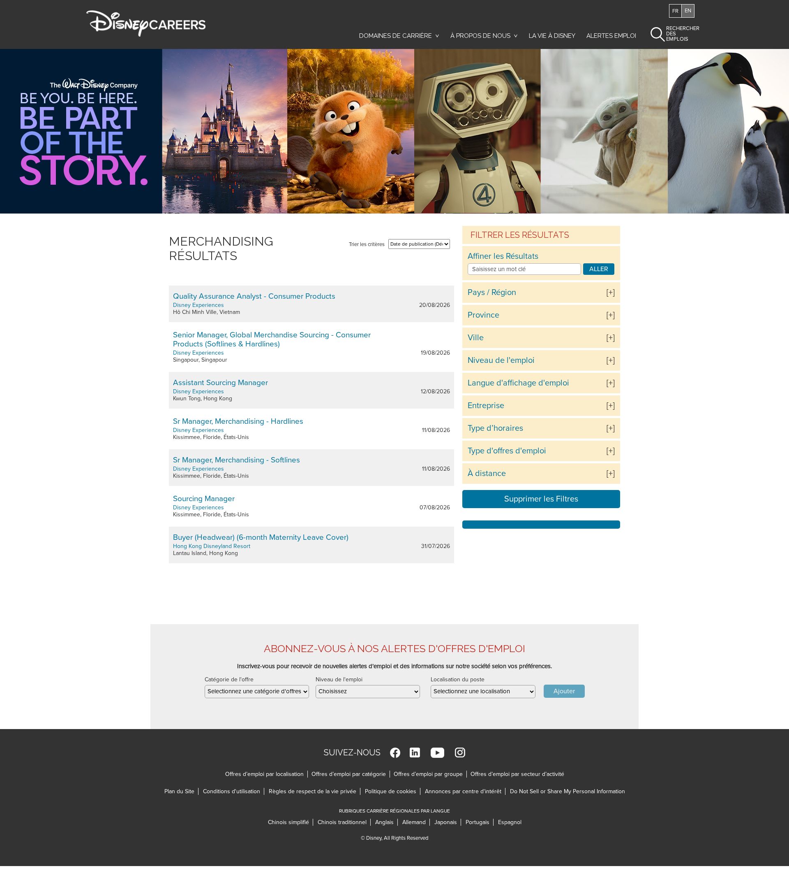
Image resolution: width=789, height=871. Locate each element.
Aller (598, 269)
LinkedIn (415, 753)
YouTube (437, 753)
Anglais (386, 822)
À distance (487, 473)
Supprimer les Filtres (541, 499)
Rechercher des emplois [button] (675, 34)
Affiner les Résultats (503, 256)
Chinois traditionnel (344, 822)
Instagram (460, 753)
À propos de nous (480, 35)
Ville (476, 338)
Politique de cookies (392, 791)
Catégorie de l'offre (229, 679)
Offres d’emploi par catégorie (348, 774)
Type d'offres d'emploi (507, 451)
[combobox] (257, 691)
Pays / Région (492, 292)
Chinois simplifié (290, 822)
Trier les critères (367, 244)
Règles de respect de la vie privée (314, 791)
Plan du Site (179, 791)
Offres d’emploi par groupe (428, 774)
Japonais (447, 822)
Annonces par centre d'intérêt (465, 791)
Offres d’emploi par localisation (264, 774)
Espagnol (509, 822)
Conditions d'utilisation (233, 791)
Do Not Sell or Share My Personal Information (567, 791)
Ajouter (564, 691)
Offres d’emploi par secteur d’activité (517, 774)
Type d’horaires (495, 428)
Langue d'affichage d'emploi (518, 383)
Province (483, 315)
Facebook (395, 753)
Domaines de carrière (395, 35)
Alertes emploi (611, 35)
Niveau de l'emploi (501, 360)
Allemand (416, 822)
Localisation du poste (457, 679)
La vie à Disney (553, 35)
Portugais (480, 822)
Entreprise (486, 406)
